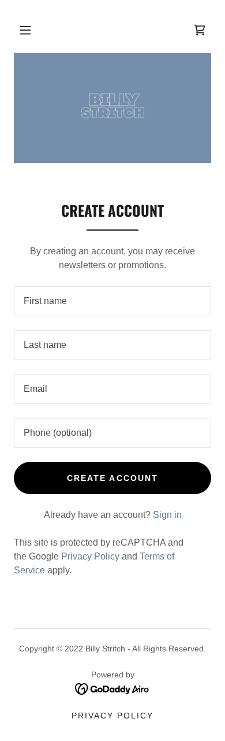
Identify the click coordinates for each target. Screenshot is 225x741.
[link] (112, 108)
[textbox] (112, 301)
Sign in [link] (167, 515)
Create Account (112, 478)
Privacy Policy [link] (90, 556)
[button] (25, 30)
